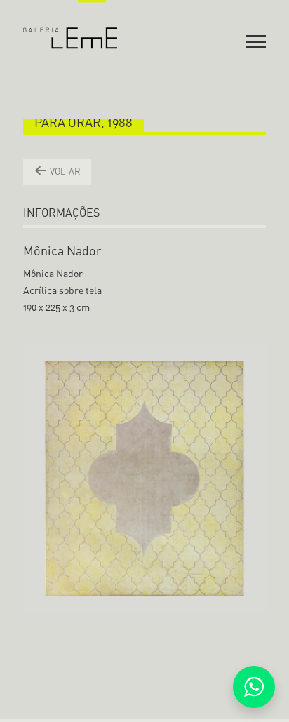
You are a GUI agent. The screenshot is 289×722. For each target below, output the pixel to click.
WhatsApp (254, 687)
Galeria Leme (70, 24)
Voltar (64, 171)
